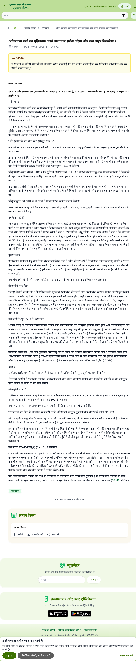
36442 (116, 480)
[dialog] (68, 649)
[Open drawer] (135, 6)
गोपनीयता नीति (90, 630)
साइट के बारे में (48, 630)
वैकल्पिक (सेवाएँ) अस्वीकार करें (36, 655)
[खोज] (134, 15)
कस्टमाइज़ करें (126, 655)
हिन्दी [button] (127, 6)
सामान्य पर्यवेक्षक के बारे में (69, 630)
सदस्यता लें (94, 579)
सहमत (9, 655)
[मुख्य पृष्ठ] (15, 28)
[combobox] (62, 15)
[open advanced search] (123, 15)
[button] (18, 534)
